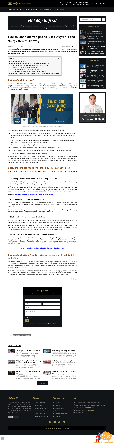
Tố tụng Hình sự (40, 403)
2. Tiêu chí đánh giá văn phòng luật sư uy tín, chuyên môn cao (29, 63)
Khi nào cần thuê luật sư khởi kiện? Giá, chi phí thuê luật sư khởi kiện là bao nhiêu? (95, 32)
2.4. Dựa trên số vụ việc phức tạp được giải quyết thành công (29, 71)
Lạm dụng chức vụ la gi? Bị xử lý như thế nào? (28, 351)
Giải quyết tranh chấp (41, 416)
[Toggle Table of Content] (59, 59)
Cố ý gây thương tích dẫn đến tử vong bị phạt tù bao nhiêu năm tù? (28, 361)
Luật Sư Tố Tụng (51, 428)
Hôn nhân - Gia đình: (84, 410)
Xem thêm (42, 383)
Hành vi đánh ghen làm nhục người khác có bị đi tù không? (63, 351)
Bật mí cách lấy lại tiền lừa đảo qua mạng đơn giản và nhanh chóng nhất (95, 81)
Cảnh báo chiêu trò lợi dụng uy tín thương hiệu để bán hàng (96, 71)
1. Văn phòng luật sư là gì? (17, 61)
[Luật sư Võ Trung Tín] (92, 107)
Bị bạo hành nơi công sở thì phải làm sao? (63, 372)
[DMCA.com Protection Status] (19, 417)
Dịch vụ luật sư (16, 335)
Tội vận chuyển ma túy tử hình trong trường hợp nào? (95, 37)
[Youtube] (96, 3)
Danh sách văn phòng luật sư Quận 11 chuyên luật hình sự (34, 194)
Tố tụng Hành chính (41, 408)
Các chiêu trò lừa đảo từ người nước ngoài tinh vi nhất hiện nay (95, 86)
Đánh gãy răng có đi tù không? (62, 361)
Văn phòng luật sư (26, 335)
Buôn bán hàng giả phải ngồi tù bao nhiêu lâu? (95, 42)
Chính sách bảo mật (47, 323)
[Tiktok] (100, 3)
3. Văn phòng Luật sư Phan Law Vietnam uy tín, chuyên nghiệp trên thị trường (34, 73)
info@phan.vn (79, 412)
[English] (63, 9)
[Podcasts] (104, 3)
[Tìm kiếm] (103, 19)
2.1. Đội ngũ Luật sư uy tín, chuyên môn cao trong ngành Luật (30, 65)
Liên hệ (57, 416)
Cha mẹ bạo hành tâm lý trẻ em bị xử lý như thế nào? (96, 47)
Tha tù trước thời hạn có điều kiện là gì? (28, 372)
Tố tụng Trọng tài (40, 414)
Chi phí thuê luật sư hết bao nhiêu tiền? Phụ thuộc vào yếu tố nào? (42, 248)
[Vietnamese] (61, 9)
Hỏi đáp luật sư (12, 46)
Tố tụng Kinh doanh (41, 411)
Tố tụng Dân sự (39, 405)
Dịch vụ (57, 405)
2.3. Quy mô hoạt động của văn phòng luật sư (25, 69)
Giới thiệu (58, 403)
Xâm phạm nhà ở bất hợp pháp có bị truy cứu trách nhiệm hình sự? (96, 52)
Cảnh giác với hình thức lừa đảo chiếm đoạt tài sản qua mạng (95, 66)
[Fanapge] (92, 3)
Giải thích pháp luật (61, 411)
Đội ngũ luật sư (59, 408)
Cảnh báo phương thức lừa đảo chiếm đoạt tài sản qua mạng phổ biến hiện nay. (96, 76)
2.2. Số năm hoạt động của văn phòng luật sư (25, 67)
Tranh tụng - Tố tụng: (85, 407)
